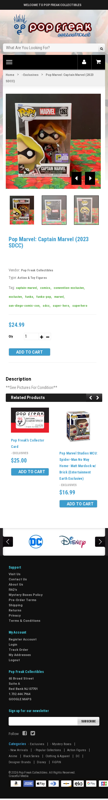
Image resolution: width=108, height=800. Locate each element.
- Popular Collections (47, 750)
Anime (13, 756)
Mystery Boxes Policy (26, 595)
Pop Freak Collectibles (37, 270)
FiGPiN (56, 762)
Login (13, 644)
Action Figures (76, 750)
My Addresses (20, 655)
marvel (59, 297)
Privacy (15, 615)
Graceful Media (19, 776)
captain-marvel (27, 288)
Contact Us (18, 579)
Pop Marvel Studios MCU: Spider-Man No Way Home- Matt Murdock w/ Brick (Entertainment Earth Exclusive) (78, 466)
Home (10, 74)
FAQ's (13, 590)
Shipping (15, 605)
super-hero (61, 306)
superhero (79, 306)
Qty (11, 336)
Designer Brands (20, 762)
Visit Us (14, 574)
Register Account (23, 639)
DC (77, 756)
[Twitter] (33, 734)
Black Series (31, 756)
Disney (41, 762)
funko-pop (44, 297)
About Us (16, 584)
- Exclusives (30, 74)
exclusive (16, 297)
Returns (15, 610)
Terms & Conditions (24, 621)
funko (29, 297)
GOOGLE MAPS (20, 699)
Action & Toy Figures (32, 278)
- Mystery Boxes (60, 744)
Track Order (18, 650)
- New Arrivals (18, 750)
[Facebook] (24, 734)
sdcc (46, 306)
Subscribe (88, 721)
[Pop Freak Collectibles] (54, 25)
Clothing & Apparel (58, 756)
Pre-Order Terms (22, 600)
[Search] (101, 48)
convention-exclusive (69, 288)
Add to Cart (29, 352)
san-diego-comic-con (24, 306)
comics (45, 288)
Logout (14, 660)
